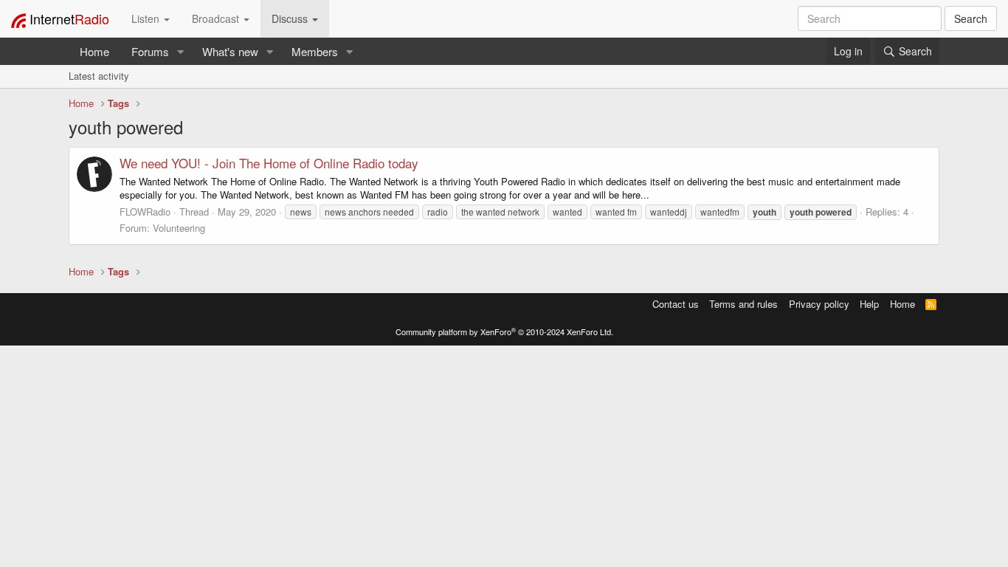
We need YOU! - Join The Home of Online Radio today (269, 163)
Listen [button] (146, 18)
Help (869, 304)
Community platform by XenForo (504, 331)
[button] (180, 51)
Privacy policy (819, 304)
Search (970, 18)
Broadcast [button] (217, 18)
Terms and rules (743, 304)
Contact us (675, 304)
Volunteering (179, 228)
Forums (150, 51)
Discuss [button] (291, 18)
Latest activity (99, 76)
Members (314, 51)
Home (94, 51)
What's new (230, 51)
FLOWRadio (145, 212)
